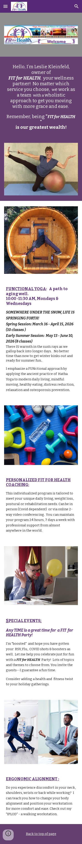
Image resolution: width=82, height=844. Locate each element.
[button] (5, 6)
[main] (41, 97)
